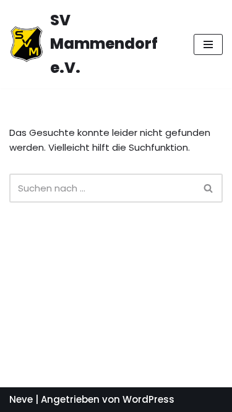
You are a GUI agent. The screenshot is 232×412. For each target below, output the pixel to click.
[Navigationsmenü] (208, 44)
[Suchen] (209, 188)
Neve (21, 399)
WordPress (148, 399)
